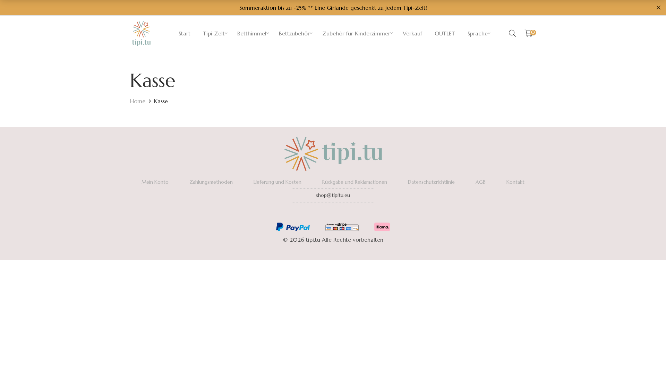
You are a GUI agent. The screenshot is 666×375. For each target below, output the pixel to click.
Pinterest (352, 213)
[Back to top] (647, 356)
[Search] (512, 33)
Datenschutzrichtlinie (431, 182)
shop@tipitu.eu (333, 195)
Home (137, 101)
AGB (481, 182)
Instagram (333, 213)
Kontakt (515, 182)
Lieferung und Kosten (277, 182)
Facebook (313, 213)
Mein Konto (155, 182)
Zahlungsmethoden (211, 182)
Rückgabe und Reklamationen (354, 182)
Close (658, 7)
